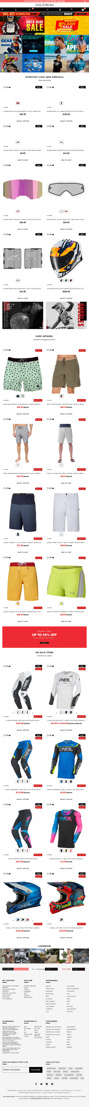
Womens (69, 1047)
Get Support (8, 980)
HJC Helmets (50, 1006)
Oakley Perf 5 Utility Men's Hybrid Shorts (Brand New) (66, 542)
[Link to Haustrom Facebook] (36, 1084)
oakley (65, 1071)
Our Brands (52, 980)
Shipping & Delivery (9, 993)
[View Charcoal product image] (18, 465)
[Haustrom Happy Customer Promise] (15, 969)
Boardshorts (71, 1029)
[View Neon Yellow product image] (61, 603)
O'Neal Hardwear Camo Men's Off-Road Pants (23, 789)
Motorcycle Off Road (53, 1027)
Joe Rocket (71, 986)
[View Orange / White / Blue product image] (61, 280)
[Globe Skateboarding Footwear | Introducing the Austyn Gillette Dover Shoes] (51, 956)
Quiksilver (49, 993)
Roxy (47, 996)
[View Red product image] (18, 103)
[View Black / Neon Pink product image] (18, 850)
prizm (49, 1071)
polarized (78, 1068)
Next (32, 103)
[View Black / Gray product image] (27, 781)
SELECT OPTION (23, 121)
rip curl (79, 1075)
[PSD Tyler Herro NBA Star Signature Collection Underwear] (66, 956)
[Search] (71, 9)
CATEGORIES (51, 1021)
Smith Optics (71, 996)
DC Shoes (49, 999)
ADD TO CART (23, 160)
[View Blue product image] (18, 919)
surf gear (62, 1068)
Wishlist (27, 995)
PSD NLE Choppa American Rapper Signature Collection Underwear (11, 1028)
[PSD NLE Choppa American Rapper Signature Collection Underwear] (7, 956)
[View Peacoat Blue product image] (18, 534)
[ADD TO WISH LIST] (4, 87)
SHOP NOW (61, 1)
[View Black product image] (18, 142)
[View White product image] (61, 534)
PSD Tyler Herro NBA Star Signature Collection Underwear (11, 1050)
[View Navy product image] (18, 396)
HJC (25, 1032)
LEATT (69, 999)
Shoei (36, 1032)
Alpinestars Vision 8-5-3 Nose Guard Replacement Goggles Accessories (22, 150)
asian (70, 1068)
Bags (68, 1042)
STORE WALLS (30, 1021)
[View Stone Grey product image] (61, 465)
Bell (25, 1026)
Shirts (48, 1044)
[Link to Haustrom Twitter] (41, 1084)
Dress (49, 1078)
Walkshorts (71, 1027)
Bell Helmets (50, 1001)
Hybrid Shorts (51, 1047)
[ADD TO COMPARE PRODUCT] (7, 87)
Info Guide (5, 997)
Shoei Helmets (51, 1004)
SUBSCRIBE (36, 1070)
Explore (28, 980)
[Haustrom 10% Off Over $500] (73, 969)
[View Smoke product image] (18, 280)
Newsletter (28, 997)
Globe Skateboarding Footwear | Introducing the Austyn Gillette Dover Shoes (11, 1044)
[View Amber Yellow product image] (18, 603)
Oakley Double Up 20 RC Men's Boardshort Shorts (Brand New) (22, 611)
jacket (56, 1078)
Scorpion (49, 1009)
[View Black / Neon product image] (23, 850)
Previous (13, 103)
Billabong (49, 991)
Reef (68, 1001)
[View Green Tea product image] (23, 396)
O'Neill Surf (50, 988)
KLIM (68, 993)
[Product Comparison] (48, 9)
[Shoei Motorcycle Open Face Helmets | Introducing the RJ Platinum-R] (37, 956)
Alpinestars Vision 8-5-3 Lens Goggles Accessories (22, 219)
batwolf (59, 1075)
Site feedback (7, 998)
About (26, 988)
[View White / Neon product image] (27, 850)
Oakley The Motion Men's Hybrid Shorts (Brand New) (66, 473)
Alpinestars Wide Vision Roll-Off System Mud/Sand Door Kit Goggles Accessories (22, 288)
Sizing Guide (6, 995)
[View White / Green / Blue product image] (66, 280)
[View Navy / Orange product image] (23, 712)
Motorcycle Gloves (53, 1034)
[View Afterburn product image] (66, 211)
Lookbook (27, 991)
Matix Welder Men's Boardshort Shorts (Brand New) (22, 473)
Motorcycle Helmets (53, 1029)
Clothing (49, 1042)
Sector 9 (70, 1006)
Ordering (5, 991)
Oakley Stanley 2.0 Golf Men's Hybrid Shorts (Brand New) (22, 542)
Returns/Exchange (8, 989)
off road (57, 1071)
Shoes (69, 1034)
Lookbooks (8, 1021)
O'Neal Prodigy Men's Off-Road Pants (23, 859)
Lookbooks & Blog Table (10, 1053)
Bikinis (69, 1032)
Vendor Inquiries (30, 986)
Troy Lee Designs (73, 988)
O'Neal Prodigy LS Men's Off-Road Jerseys (66, 859)
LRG (68, 1004)
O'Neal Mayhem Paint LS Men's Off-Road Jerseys (66, 720)
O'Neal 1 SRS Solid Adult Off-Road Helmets (23, 928)
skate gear (75, 1071)
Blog (25, 993)
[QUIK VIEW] (9, 87)
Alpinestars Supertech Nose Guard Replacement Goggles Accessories (66, 150)
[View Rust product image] (61, 396)
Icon (47, 1011)
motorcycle (51, 1068)
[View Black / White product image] (23, 781)
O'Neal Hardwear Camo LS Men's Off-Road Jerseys (66, 789)
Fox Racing (70, 991)
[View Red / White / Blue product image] (71, 280)
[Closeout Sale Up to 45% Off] (44, 637)
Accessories (69, 1075)
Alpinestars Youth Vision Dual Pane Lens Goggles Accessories (66, 219)
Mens (68, 1044)
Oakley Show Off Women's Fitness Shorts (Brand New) (66, 611)
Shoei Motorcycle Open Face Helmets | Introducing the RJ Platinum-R (11, 1039)
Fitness (48, 1039)
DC (25, 1030)
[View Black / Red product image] (61, 103)
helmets (50, 1075)
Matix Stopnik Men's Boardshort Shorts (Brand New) (66, 404)
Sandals (70, 1037)
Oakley (48, 986)
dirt (82, 1078)
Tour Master (71, 1009)
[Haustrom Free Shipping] (44, 969)
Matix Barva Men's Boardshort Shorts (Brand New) (22, 404)
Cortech (70, 1011)
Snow (48, 1037)
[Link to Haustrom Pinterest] (52, 1084)
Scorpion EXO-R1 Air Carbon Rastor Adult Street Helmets (66, 288)
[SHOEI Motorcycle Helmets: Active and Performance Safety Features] (22, 956)
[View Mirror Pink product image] (18, 211)
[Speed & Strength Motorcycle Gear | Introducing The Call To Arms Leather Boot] (81, 956)
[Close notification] (85, 1)
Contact (27, 989)
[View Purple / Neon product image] (27, 712)
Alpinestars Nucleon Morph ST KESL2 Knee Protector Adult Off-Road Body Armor (22, 111)
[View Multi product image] (61, 919)
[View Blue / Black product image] (18, 781)
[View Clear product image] (61, 211)
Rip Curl (37, 1028)
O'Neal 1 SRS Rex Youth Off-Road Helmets (66, 928)
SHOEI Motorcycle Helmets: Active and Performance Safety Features (9, 1033)
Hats (68, 1039)
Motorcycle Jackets (53, 1032)
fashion (64, 1078)
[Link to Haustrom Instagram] (46, 1084)
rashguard (74, 1078)
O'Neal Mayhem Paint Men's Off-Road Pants (23, 720)
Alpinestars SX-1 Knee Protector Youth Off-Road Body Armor (66, 111)
